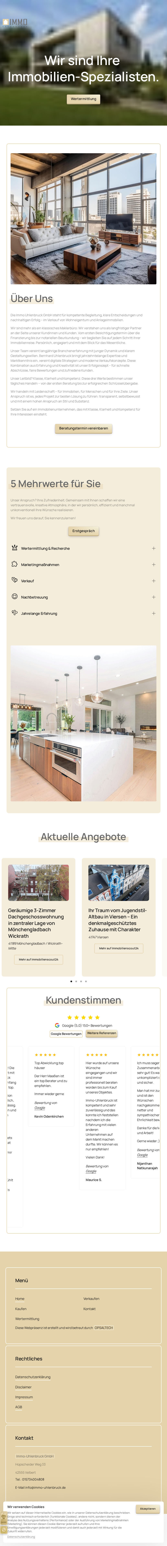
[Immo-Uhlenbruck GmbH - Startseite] (15, 23)
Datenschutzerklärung (21, 1537)
